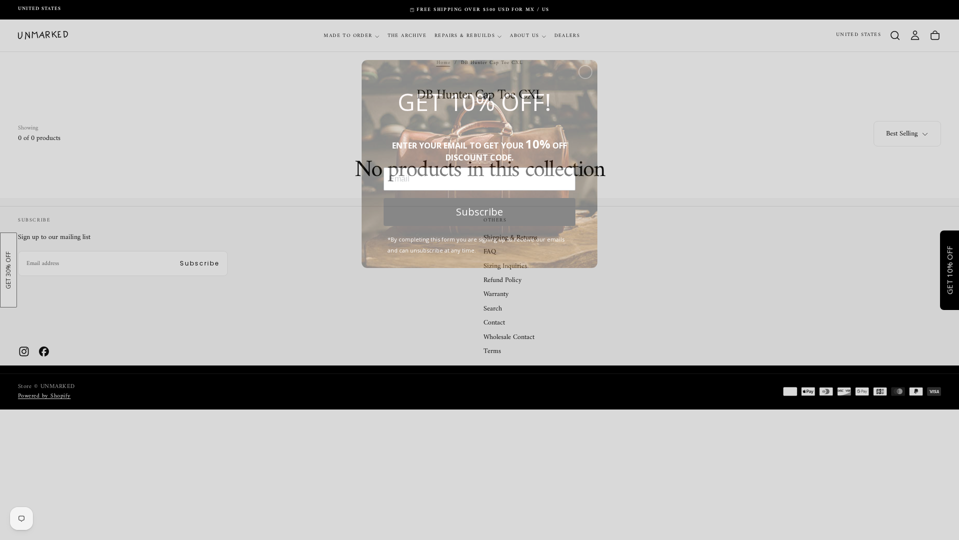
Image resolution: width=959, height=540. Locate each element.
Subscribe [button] (479, 211)
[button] (585, 72)
